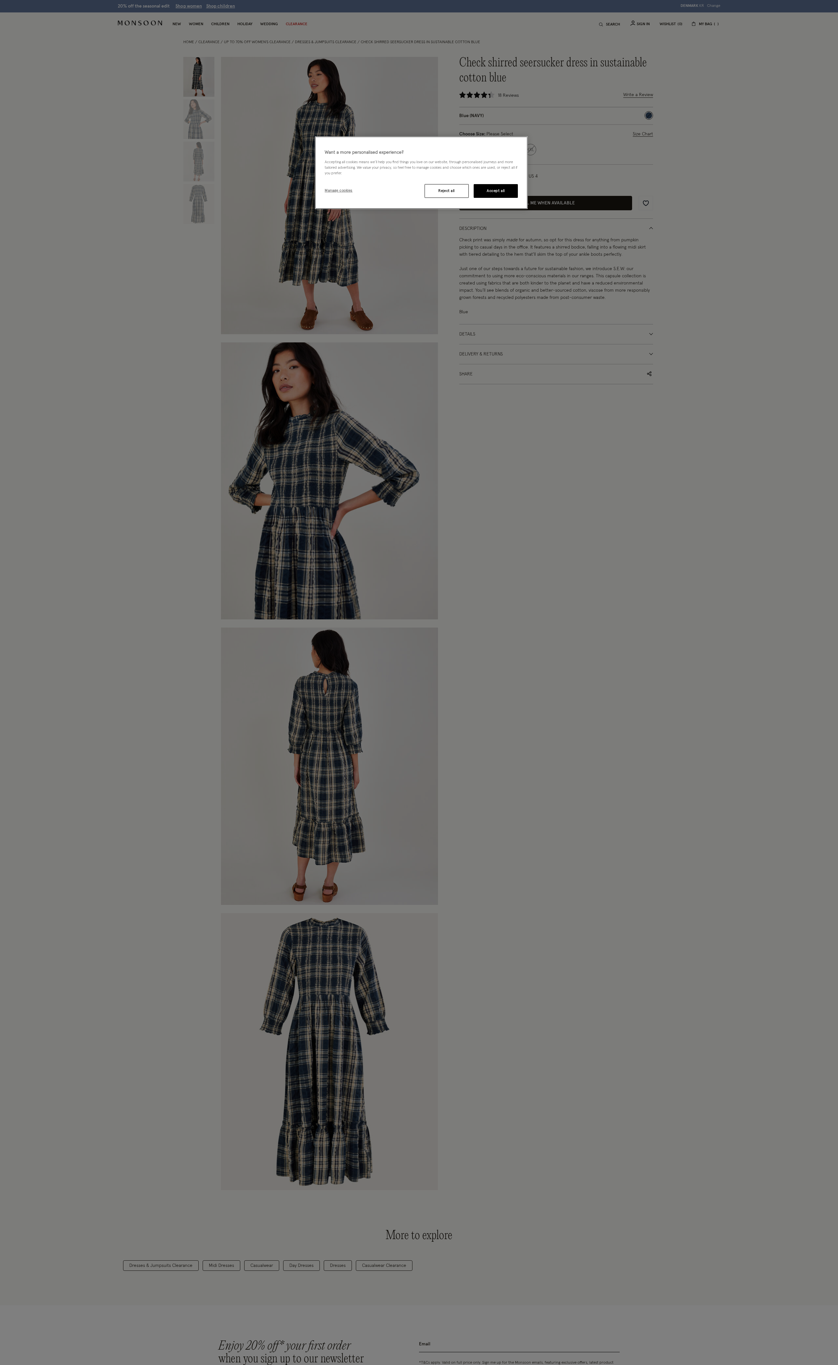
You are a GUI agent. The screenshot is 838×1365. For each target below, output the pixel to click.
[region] (421, 172)
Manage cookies (339, 190)
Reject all (446, 191)
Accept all (496, 191)
